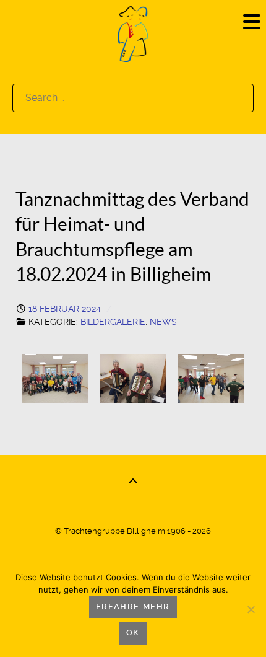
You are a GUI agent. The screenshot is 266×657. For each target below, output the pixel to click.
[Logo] (133, 33)
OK (133, 632)
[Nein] (250, 609)
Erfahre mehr (133, 606)
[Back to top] (133, 481)
